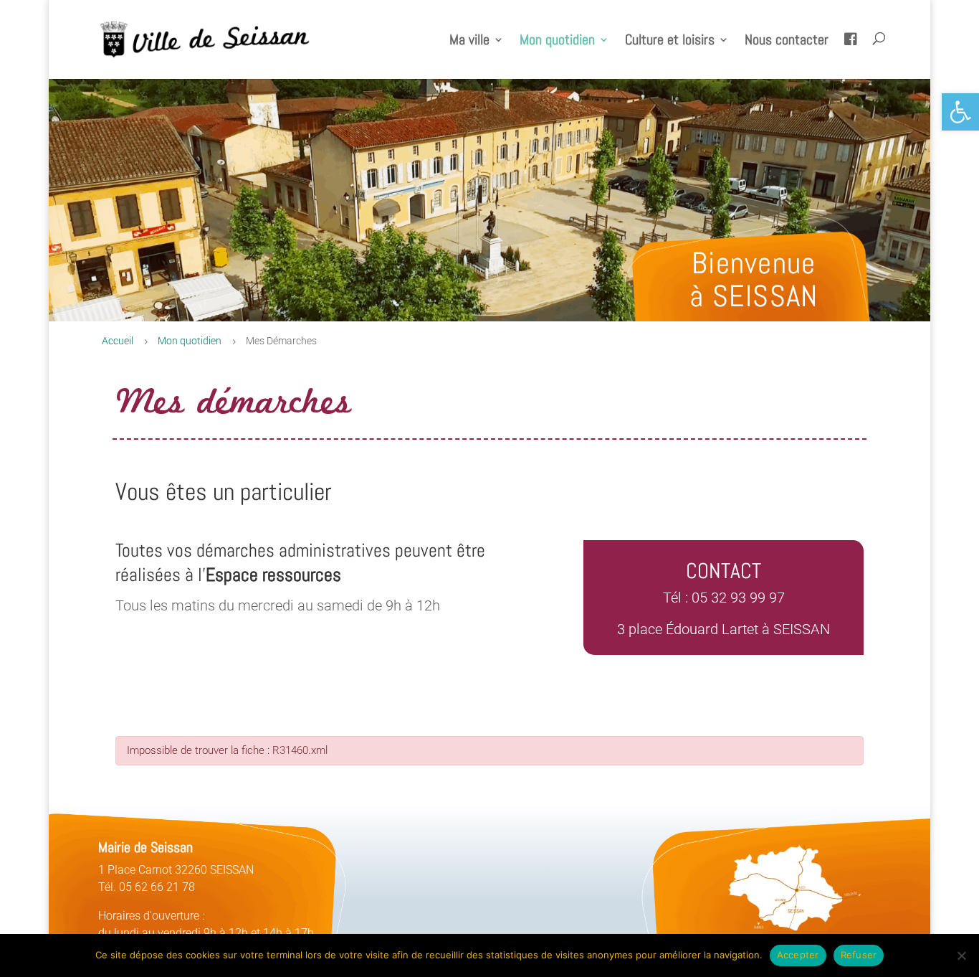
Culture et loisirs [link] (670, 41)
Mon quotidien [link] (557, 41)
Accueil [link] (117, 340)
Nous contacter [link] (786, 41)
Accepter (798, 955)
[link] (960, 112)
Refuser (859, 955)
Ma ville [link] (469, 41)
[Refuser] (961, 955)
